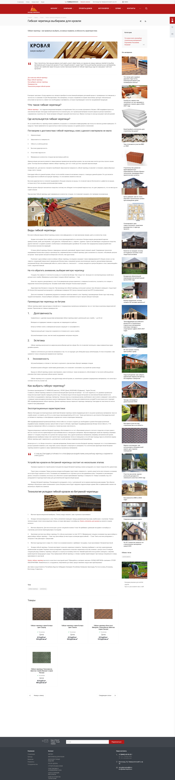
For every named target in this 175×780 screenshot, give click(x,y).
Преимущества (32, 84)
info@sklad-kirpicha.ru (125, 769)
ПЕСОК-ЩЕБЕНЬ (53, 763)
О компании (31, 754)
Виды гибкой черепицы (35, 80)
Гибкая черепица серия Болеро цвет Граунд (42, 626)
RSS (145, 21)
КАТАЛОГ (54, 8)
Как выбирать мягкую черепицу (38, 82)
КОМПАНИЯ (68, 8)
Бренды (30, 756)
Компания (31, 751)
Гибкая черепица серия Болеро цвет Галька (72, 626)
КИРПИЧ (50, 754)
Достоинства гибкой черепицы (37, 77)
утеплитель (43, 589)
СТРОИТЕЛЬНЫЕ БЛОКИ (55, 766)
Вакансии (30, 759)
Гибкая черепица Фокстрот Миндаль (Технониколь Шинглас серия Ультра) (103, 627)
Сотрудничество (33, 764)
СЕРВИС (118, 8)
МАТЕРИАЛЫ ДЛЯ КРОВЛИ (56, 756)
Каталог (51, 751)
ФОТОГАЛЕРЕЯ (103, 8)
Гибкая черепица (33, 109)
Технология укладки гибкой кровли (39, 86)
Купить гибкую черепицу (35, 560)
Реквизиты (31, 762)
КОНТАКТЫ (131, 8)
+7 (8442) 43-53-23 (125, 754)
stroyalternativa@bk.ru (125, 767)
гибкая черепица (33, 589)
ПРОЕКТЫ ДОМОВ (85, 8)
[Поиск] (145, 8)
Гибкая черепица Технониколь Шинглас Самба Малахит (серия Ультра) (42, 671)
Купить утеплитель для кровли (89, 521)
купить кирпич (126, 556)
